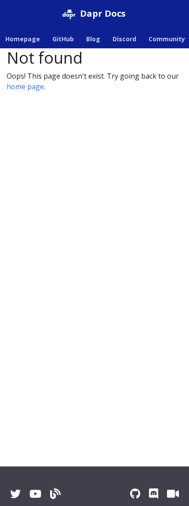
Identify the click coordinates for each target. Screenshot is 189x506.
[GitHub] (135, 493)
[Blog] (55, 493)
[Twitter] (15, 493)
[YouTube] (35, 493)
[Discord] (153, 493)
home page (25, 86)
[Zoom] (173, 493)
